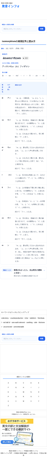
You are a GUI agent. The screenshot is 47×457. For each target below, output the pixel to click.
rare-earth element (18, 322)
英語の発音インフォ (15, 451)
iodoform (33, 318)
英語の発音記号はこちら (23, 412)
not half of (6, 322)
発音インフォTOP (6, 453)
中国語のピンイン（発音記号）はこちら (23, 414)
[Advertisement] (17, 14)
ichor (26, 318)
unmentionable (19, 327)
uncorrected (7, 327)
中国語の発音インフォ (31, 451)
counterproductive (16, 318)
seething (29, 322)
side (35, 322)
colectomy (5, 318)
